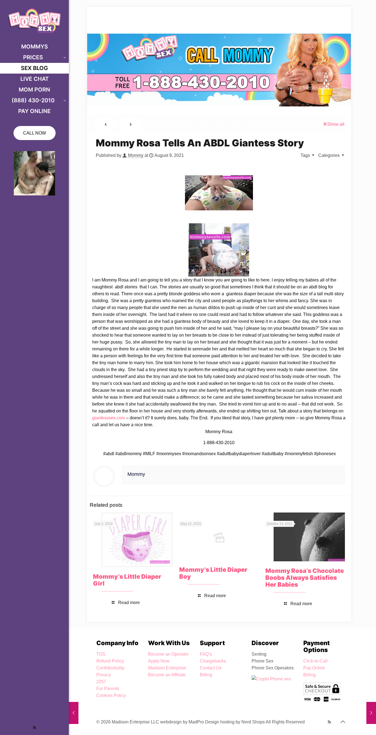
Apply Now (159, 661)
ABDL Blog (326, 74)
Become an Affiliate (167, 674)
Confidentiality (110, 668)
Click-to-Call (315, 661)
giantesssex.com (108, 417)
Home (299, 74)
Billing (206, 674)
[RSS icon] (34, 727)
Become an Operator (168, 654)
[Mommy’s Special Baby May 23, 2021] (73, 713)
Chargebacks (213, 661)
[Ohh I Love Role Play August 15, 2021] (371, 713)
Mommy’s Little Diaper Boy (213, 573)
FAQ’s (206, 654)
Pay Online (314, 668)
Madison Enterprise (167, 668)
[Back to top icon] (342, 722)
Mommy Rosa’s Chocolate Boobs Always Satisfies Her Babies (304, 577)
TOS (100, 654)
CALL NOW (34, 133)
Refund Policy (110, 661)
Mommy (135, 155)
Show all (335, 124)
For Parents (107, 688)
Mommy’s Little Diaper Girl (127, 580)
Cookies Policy (111, 695)
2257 (101, 681)
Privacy (103, 674)
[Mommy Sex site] (34, 20)
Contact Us (211, 668)
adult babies (325, 81)
